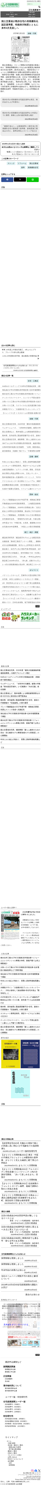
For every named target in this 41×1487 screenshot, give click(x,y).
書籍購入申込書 (10, 1372)
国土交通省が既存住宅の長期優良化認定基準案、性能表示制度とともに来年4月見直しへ (19, 24)
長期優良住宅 (33, 167)
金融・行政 (32, 33)
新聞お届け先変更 (15, 1447)
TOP (37, 606)
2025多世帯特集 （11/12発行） (15, 1426)
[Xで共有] (20, 179)
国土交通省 (34, 163)
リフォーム (22, 163)
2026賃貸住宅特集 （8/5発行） (15, 1419)
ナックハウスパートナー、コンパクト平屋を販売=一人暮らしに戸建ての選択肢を (19, 1021)
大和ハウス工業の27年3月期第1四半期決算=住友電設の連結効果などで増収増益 (19, 968)
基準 (23, 167)
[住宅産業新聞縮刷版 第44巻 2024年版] (20, 1098)
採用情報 (12, 1465)
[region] (20, 266)
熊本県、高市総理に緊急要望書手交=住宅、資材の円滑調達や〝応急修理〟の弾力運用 (19, 701)
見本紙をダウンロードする (16, 1324)
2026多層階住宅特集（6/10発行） (16, 1421)
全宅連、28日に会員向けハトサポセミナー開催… (21, 579)
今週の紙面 (32, 12)
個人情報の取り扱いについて (32, 1473)
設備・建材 (34, 457)
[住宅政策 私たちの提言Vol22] (30, 1068)
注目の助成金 (31, 1223)
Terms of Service (32, 1479)
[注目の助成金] (10, 621)
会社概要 (11, 16)
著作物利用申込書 (11, 1391)
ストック (11, 163)
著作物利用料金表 (11, 1388)
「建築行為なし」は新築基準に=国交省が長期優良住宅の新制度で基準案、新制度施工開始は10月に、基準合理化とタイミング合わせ (20, 128)
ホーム (11, 12)
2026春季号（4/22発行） (13, 1407)
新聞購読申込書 (10, 1369)
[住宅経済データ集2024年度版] (10, 1068)
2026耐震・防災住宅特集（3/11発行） (18, 1423)
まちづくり (34, 570)
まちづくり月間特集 (28, 1165)
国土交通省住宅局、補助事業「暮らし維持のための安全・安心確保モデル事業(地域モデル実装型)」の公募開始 (20, 732)
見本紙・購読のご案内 (11, 14)
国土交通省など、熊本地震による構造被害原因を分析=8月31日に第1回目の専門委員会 (20, 694)
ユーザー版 (22, 1151)
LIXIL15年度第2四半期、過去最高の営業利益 (19, 356)
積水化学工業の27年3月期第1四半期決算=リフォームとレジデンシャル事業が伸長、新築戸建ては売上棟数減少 (20, 723)
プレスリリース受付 (14, 1455)
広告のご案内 (12, 1453)
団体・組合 (34, 494)
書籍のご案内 (31, 14)
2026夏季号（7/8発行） (13, 1404)
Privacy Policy (19, 1479)
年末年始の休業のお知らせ (13, 1270)
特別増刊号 (32, 1151)
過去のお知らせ (32, 1294)
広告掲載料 (8, 1379)
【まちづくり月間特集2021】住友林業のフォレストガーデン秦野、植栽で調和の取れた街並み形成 (19, 1186)
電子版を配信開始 (15, 1449)
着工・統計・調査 (31, 532)
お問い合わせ (31, 16)
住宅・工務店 (33, 381)
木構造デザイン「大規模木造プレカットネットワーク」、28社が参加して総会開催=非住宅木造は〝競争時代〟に (20, 990)
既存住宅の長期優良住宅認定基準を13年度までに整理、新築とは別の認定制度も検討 (20, 114)
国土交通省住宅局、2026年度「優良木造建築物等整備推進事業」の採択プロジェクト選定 (20, 671)
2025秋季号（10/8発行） (13, 1412)
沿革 (10, 1463)
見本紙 (7, 1381)
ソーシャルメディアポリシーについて (29, 1474)
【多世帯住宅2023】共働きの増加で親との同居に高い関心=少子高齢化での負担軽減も (20, 1146)
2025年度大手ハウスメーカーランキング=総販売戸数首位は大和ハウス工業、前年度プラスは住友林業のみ (20, 1000)
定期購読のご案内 (32, 152)
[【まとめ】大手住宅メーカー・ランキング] (30, 621)
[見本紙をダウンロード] (24, 1347)
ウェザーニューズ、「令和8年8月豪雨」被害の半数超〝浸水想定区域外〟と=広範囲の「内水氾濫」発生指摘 (20, 686)
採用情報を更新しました (12, 1258)
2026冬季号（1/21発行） (13, 1409)
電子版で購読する (32, 154)
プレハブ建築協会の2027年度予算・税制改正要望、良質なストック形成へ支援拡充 (20, 708)
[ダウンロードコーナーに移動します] (10, 939)
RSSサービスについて (15, 1459)
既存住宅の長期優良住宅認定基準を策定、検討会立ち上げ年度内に (20, 101)
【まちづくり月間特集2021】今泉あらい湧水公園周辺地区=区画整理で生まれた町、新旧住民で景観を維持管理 (20, 1198)
